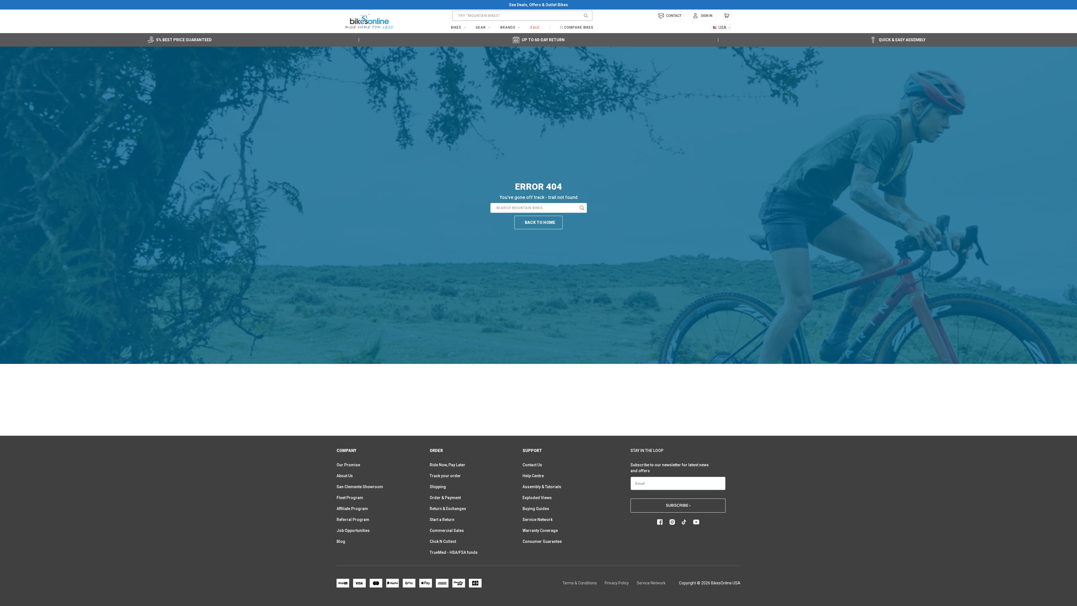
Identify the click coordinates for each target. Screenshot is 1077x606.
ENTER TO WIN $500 (475, 360)
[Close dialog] (657, 235)
